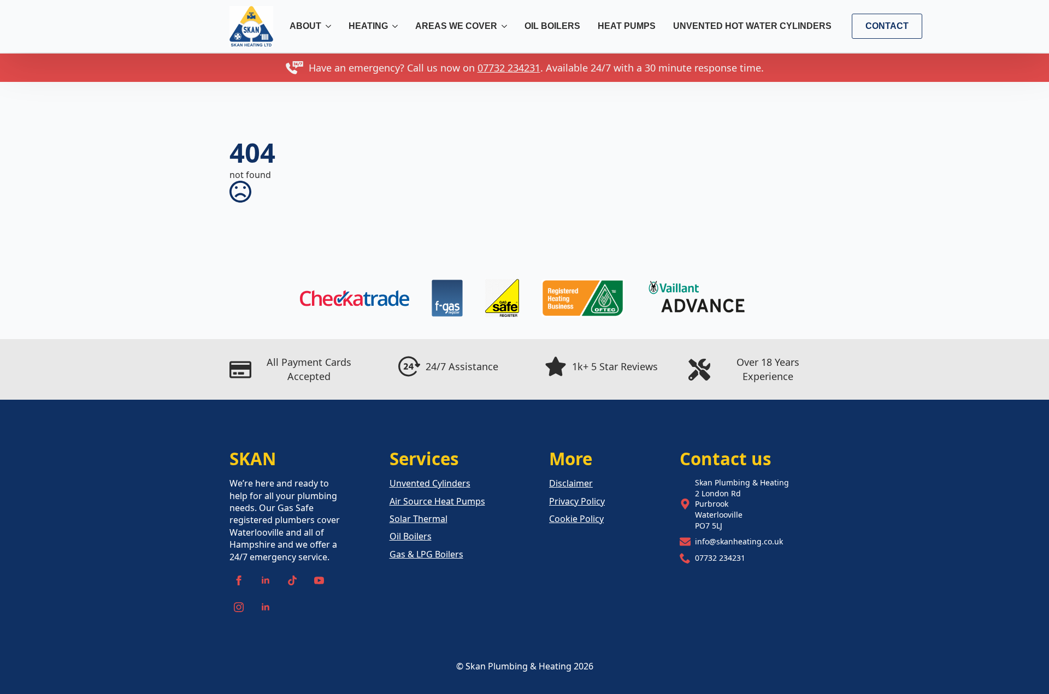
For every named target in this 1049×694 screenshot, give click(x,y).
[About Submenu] (329, 26)
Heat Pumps (627, 26)
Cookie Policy (576, 519)
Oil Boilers (552, 26)
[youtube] (319, 580)
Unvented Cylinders (430, 483)
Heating (368, 26)
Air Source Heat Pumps (437, 501)
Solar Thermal (418, 519)
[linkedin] (265, 580)
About (305, 26)
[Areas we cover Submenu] (504, 26)
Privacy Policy (577, 501)
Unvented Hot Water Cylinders (752, 26)
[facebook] (238, 580)
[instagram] (238, 607)
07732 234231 (509, 67)
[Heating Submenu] (395, 26)
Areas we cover (456, 26)
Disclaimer (571, 483)
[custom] (292, 580)
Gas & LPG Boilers (426, 554)
